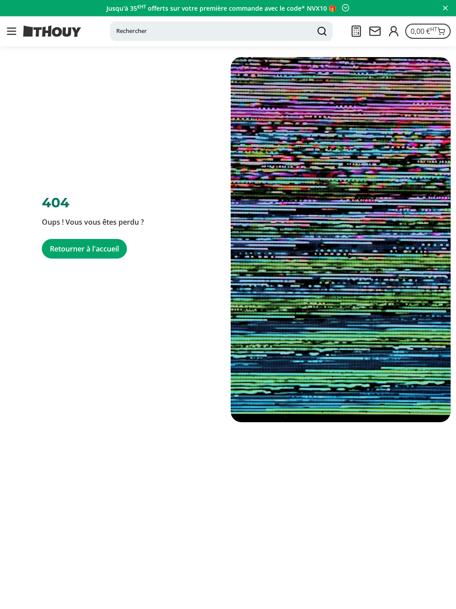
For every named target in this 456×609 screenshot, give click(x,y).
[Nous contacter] (375, 31)
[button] (11, 31)
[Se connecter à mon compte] (393, 31)
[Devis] (356, 31)
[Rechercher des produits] (322, 31)
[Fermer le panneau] (445, 8)
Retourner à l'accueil (84, 249)
